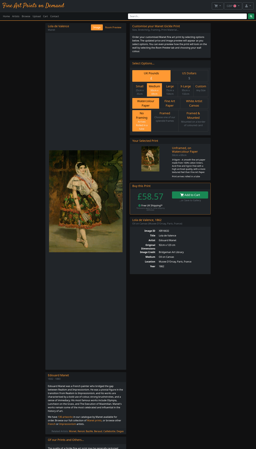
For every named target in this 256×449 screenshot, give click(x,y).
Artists (15, 16)
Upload (37, 16)
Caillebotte (109, 431)
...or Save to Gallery (190, 200)
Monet (72, 431)
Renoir (81, 431)
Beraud (98, 431)
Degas (120, 431)
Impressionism (67, 424)
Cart (45, 16)
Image (96, 27)
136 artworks (65, 417)
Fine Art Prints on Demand (33, 6)
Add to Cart (192, 195)
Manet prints (94, 420)
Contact (54, 16)
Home (6, 16)
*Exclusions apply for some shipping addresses (150, 209)
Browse (26, 16)
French (52, 424)
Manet (51, 29)
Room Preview (113, 27)
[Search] (251, 16)
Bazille (89, 431)
